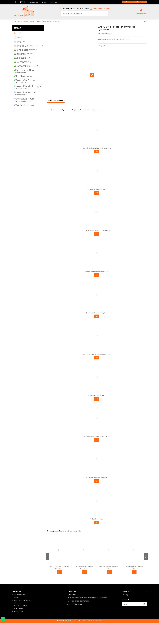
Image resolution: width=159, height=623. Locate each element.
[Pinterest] (104, 46)
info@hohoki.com (101, 9)
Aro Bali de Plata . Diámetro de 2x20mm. (96, 354)
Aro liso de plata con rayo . (97, 189)
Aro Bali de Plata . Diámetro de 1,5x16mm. (97, 436)
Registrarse (141, 2)
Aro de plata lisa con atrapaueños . (96, 272)
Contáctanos (128, 2)
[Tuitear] (101, 46)
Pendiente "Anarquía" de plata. (96, 313)
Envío (44, 2)
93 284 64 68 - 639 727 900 (79, 601)
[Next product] (146, 21)
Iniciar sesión (18, 608)
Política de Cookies (20, 606)
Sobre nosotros (32, 2)
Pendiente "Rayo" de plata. (97, 395)
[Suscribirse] (144, 604)
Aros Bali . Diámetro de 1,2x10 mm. (109, 567)
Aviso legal (54, 2)
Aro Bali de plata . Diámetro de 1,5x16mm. (97, 148)
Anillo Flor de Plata (96, 519)
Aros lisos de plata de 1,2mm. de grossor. (97, 230)
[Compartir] (99, 46)
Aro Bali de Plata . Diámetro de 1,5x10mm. (59, 567)
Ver (97, 151)
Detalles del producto (56, 101)
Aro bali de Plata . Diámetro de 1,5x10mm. (84, 567)
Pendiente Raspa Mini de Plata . (97, 478)
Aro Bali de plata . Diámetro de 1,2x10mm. (134, 567)
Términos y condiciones (22, 600)
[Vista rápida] (96, 145)
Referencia (102, 33)
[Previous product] (145, 21)
